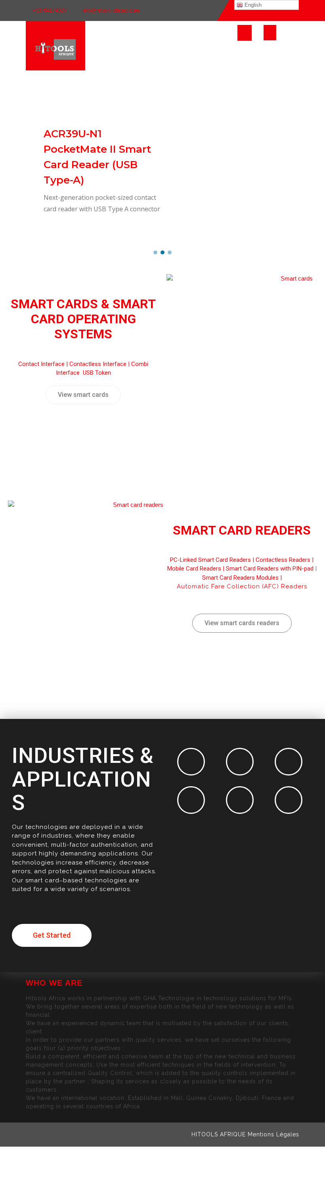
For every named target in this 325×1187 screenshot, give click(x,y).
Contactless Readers (283, 559)
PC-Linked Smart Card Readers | (213, 559)
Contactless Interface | (100, 364)
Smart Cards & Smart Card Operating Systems (83, 319)
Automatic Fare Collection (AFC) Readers (242, 586)
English (252, 5)
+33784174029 (49, 10)
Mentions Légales (273, 1134)
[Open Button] (244, 33)
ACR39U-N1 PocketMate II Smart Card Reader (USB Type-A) (97, 156)
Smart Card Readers (242, 530)
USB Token (97, 372)
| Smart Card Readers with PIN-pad (267, 568)
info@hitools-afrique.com (111, 10)
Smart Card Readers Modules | (242, 577)
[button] (155, 252)
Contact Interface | (43, 364)
